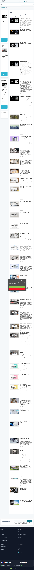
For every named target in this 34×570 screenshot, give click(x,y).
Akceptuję (17, 286)
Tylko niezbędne (17, 289)
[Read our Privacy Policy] (25, 292)
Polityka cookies (11, 284)
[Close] (25, 274)
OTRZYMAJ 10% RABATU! (17, 295)
